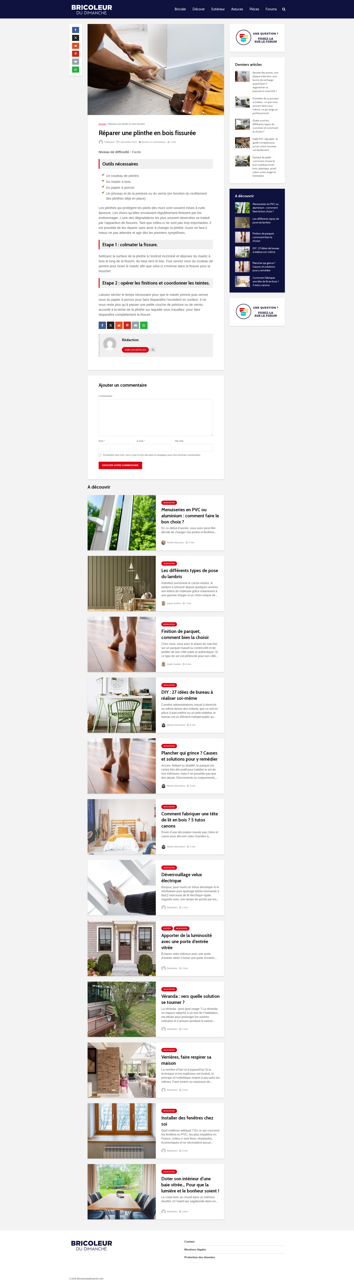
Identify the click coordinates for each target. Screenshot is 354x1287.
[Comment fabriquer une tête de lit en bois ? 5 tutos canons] (122, 826)
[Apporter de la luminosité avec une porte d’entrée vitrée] (122, 948)
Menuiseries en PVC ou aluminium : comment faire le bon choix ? (190, 515)
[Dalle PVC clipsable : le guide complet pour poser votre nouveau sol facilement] (242, 142)
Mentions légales (195, 1249)
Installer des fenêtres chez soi (187, 1121)
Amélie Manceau (175, 542)
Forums (271, 9)
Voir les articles (135, 350)
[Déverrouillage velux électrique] (122, 887)
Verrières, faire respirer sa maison (186, 1060)
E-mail (141, 441)
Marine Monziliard (175, 725)
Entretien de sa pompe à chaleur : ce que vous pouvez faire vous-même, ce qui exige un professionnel (266, 106)
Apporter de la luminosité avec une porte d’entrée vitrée (186, 941)
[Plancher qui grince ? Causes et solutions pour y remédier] (122, 765)
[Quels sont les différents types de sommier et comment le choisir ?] (242, 124)
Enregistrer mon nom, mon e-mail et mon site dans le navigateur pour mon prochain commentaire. (152, 455)
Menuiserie (169, 503)
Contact (189, 1241)
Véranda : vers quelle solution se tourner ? (190, 999)
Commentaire (105, 396)
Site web (179, 441)
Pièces (254, 9)
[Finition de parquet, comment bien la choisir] (122, 644)
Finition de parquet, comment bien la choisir (185, 634)
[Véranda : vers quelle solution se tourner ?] (122, 1009)
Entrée (167, 928)
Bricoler (180, 9)
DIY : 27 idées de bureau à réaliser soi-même (187, 695)
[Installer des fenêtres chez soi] (122, 1130)
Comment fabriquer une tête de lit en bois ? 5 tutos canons (189, 819)
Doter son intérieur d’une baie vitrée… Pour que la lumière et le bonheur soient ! (190, 1184)
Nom (102, 441)
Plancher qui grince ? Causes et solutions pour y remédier (189, 756)
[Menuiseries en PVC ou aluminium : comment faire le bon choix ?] (122, 522)
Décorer (198, 9)
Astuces (237, 9)
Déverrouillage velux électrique (181, 877)
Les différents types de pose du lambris (189, 573)
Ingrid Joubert (173, 603)
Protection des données (199, 1257)
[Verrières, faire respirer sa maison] (122, 1069)
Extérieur (218, 9)
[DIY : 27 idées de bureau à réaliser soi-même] (122, 704)
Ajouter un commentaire (154, 142)
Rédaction (109, 142)
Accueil (102, 124)
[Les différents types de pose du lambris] (122, 583)
